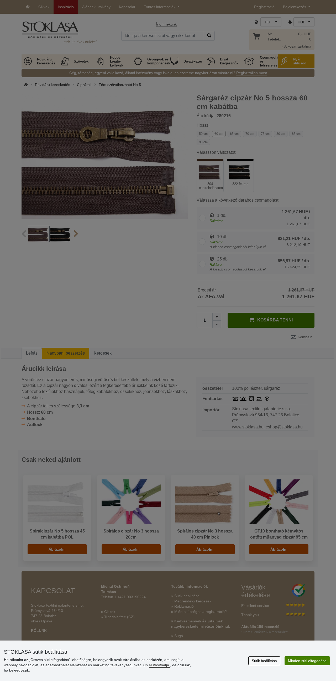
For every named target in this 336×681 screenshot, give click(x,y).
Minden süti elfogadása (307, 661)
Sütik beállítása (264, 661)
